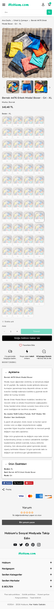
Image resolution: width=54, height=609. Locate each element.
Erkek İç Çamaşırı (21, 20)
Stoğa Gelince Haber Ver (27, 338)
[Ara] (49, 12)
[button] (4, 5)
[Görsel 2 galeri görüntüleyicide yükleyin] (27, 86)
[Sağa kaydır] (50, 87)
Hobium (24, 604)
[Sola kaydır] (4, 87)
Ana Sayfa (6, 20)
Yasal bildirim (35, 598)
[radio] (7, 121)
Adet (4, 326)
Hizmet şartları (43, 594)
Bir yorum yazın (27, 522)
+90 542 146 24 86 (44, 358)
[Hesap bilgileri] (43, 4)
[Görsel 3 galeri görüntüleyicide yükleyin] (41, 86)
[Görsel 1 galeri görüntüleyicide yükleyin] (12, 86)
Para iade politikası (12, 594)
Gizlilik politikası (28, 594)
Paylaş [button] (9, 489)
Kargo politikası (21, 598)
